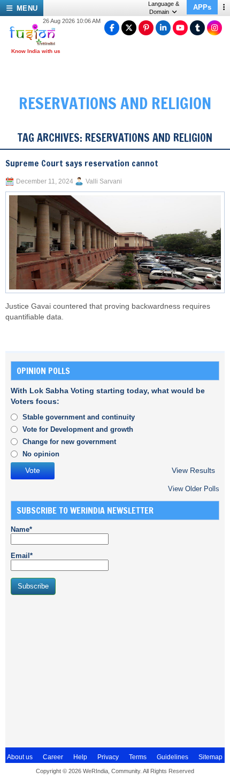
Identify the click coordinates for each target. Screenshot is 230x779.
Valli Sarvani (104, 181)
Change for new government (69, 442)
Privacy (108, 757)
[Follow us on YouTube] (180, 28)
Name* (21, 529)
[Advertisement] (91, 670)
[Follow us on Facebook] (111, 28)
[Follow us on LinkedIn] (163, 28)
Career (53, 757)
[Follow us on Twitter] (128, 28)
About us (20, 757)
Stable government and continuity (78, 417)
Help (80, 757)
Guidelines (172, 757)
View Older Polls (193, 489)
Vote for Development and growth (77, 429)
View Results (193, 471)
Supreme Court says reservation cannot (81, 163)
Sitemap (210, 757)
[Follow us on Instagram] (214, 28)
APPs (202, 7)
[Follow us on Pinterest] (146, 28)
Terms (138, 757)
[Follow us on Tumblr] (197, 28)
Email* (22, 556)
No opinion (40, 454)
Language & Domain (163, 8)
